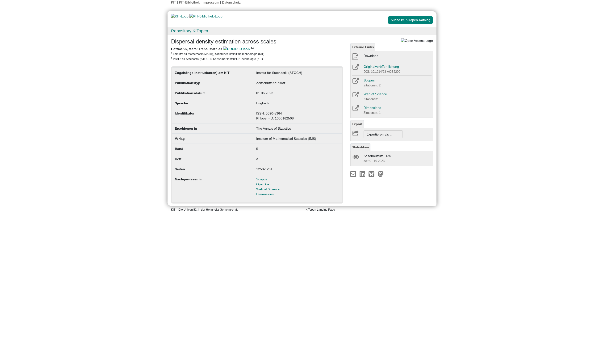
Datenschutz (231, 2)
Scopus (261, 179)
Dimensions (265, 194)
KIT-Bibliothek (190, 2)
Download (371, 56)
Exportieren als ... (381, 134)
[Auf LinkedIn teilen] (363, 174)
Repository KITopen (189, 31)
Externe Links (363, 47)
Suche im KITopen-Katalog (410, 20)
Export (357, 124)
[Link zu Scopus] (355, 82)
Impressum (210, 2)
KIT (173, 2)
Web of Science (268, 189)
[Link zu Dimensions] (355, 110)
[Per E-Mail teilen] (353, 174)
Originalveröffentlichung (381, 66)
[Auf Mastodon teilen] (381, 174)
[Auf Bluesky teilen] (373, 174)
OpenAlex (263, 184)
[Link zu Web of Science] (355, 96)
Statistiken (360, 147)
